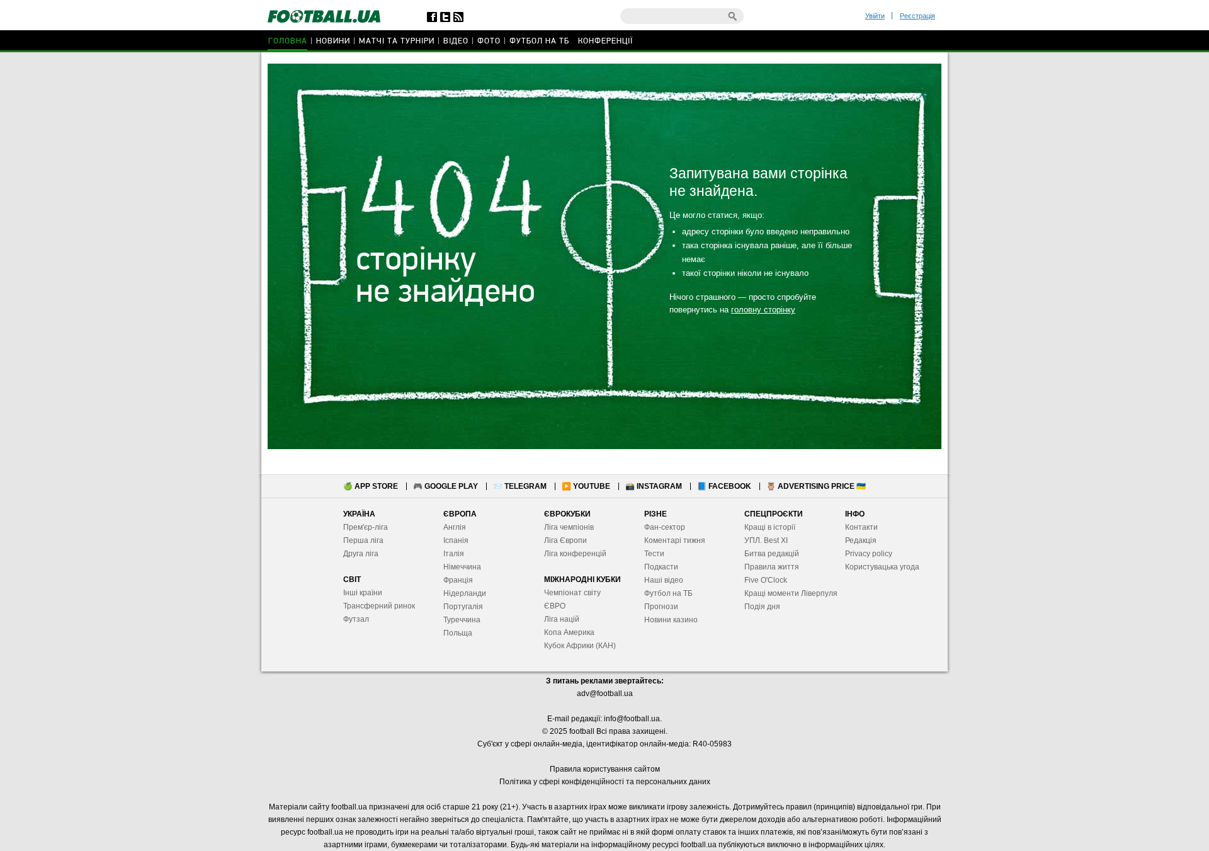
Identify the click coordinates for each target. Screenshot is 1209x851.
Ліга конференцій (575, 553)
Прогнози (661, 606)
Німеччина (462, 567)
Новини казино (671, 619)
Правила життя (771, 567)
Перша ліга (363, 540)
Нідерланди (464, 593)
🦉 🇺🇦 (816, 486)
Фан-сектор (664, 527)
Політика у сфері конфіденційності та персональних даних (604, 781)
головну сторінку (763, 309)
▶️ (586, 486)
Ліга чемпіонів (569, 527)
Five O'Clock (765, 580)
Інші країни (362, 592)
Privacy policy (868, 553)
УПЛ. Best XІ (766, 540)
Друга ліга (360, 553)
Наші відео (663, 580)
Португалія (463, 606)
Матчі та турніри (396, 41)
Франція (458, 580)
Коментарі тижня (674, 540)
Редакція (861, 540)
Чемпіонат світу (572, 592)
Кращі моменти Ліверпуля (790, 593)
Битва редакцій (771, 553)
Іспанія (455, 540)
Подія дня (762, 606)
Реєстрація (917, 16)
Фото (489, 41)
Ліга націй (561, 619)
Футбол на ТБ (539, 41)
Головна (287, 41)
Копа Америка (569, 632)
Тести (654, 553)
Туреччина (461, 619)
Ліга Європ (563, 540)
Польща (457, 633)
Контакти (861, 527)
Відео (455, 41)
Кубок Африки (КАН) (580, 645)
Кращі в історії (769, 527)
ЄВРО (554, 606)
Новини (333, 41)
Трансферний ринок (379, 606)
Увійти (875, 16)
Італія (453, 553)
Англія (454, 527)
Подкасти (661, 567)
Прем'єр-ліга (365, 527)
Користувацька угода (882, 567)
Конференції (605, 41)
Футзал (356, 619)
